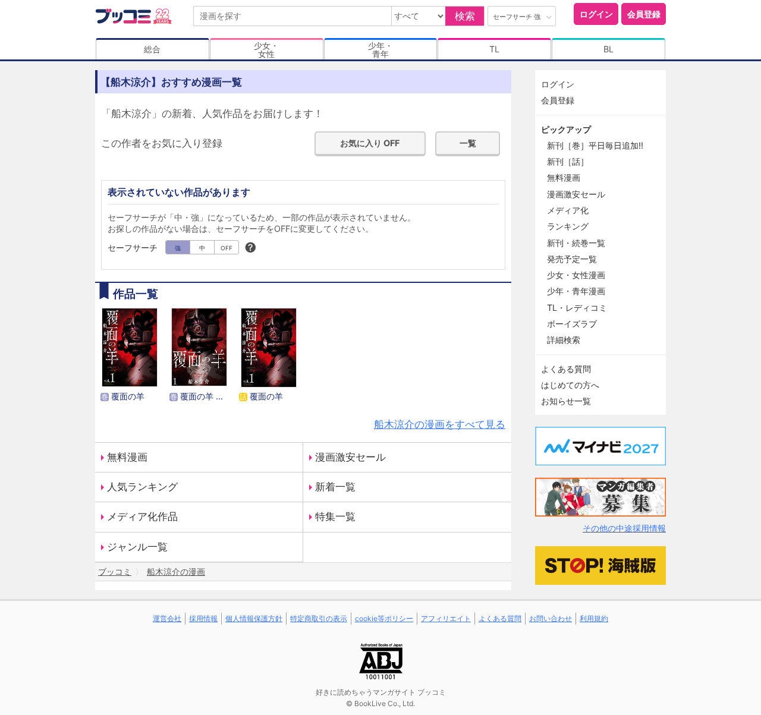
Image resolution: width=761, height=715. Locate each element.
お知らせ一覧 (566, 401)
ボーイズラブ (572, 324)
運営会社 (167, 618)
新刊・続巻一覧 (576, 243)
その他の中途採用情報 (624, 528)
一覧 (468, 143)
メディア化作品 (142, 516)
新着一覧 (335, 487)
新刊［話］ (568, 161)
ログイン (596, 14)
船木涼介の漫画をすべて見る (439, 424)
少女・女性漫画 (576, 275)
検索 (465, 16)
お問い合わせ (550, 618)
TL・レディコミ (577, 308)
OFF (226, 247)
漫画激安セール (350, 457)
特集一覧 (335, 516)
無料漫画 (127, 457)
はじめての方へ (570, 385)
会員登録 (644, 14)
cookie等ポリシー (384, 618)
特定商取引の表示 (318, 618)
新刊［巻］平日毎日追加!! (595, 145)
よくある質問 (566, 369)
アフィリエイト (446, 618)
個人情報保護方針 (253, 618)
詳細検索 (563, 340)
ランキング (568, 226)
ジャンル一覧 (137, 547)
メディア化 (568, 210)
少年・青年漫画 (576, 291)
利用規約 (594, 618)
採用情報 (203, 618)
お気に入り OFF (370, 143)
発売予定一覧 (572, 259)
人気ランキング (142, 487)
